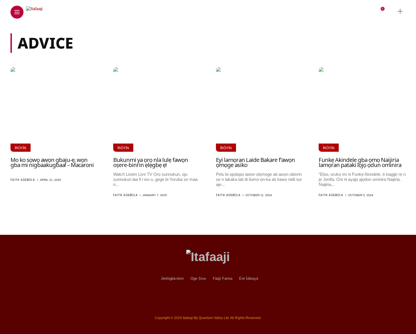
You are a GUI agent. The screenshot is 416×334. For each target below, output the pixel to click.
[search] (390, 11)
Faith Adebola (22, 180)
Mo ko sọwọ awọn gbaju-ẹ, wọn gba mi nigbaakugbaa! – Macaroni (52, 162)
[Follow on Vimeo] (349, 11)
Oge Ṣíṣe (198, 278)
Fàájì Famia (222, 278)
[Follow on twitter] (321, 11)
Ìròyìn (20, 148)
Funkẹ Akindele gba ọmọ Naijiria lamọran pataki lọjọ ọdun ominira (360, 162)
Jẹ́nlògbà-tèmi (172, 278)
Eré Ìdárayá (248, 278)
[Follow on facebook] (310, 11)
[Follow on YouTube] (340, 11)
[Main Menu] (17, 12)
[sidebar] (400, 11)
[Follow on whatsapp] (359, 11)
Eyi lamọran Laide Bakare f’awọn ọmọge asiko (255, 162)
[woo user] (372, 11)
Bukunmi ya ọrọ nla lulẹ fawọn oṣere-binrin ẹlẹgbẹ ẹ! (150, 162)
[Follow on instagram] (331, 11)
